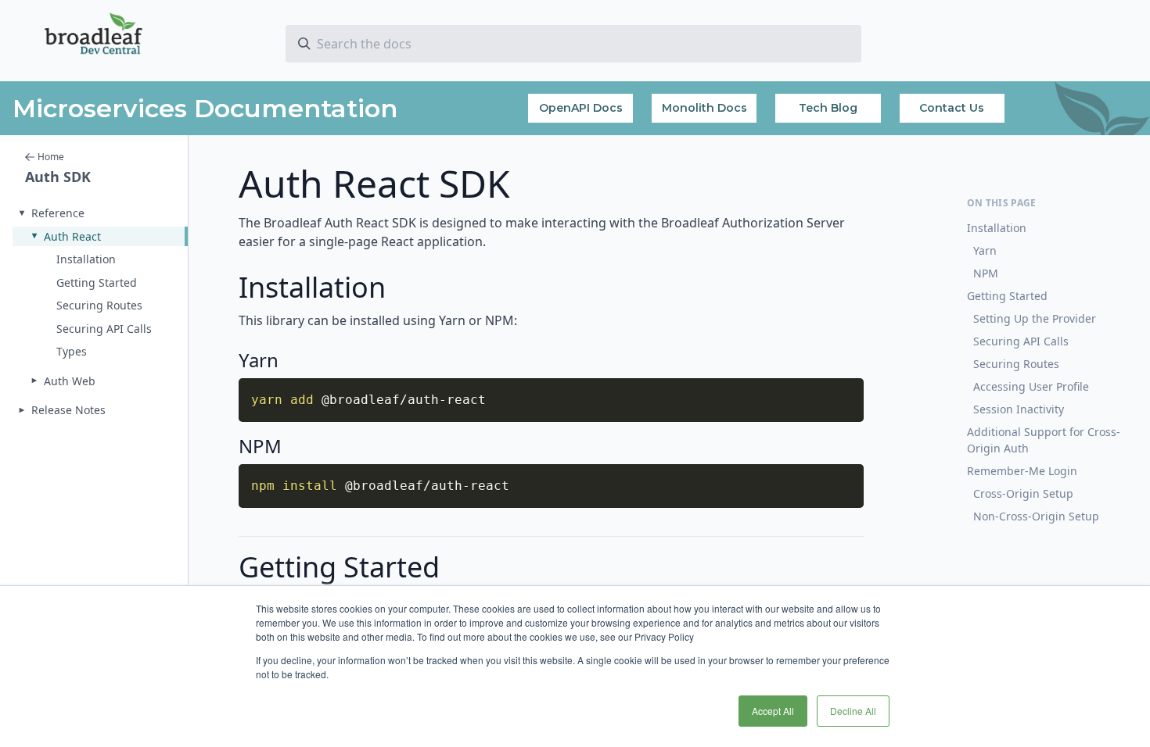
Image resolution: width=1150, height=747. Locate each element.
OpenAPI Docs (581, 108)
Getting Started (1007, 295)
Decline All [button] (853, 710)
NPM (985, 273)
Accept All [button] (773, 710)
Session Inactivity (1018, 409)
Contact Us (951, 108)
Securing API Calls (1021, 341)
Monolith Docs (704, 108)
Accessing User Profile (1031, 386)
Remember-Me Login (1022, 470)
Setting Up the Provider (1034, 318)
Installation (996, 227)
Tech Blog (828, 108)
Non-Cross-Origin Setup (1036, 516)
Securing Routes (1016, 363)
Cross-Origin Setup (1023, 493)
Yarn (985, 250)
